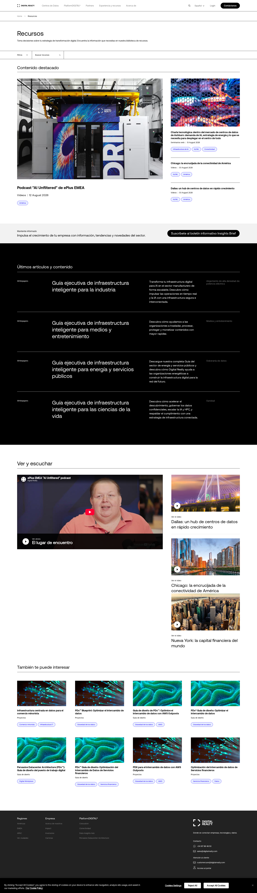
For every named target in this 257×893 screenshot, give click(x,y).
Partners (90, 5)
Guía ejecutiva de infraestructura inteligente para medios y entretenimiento (90, 329)
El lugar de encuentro (52, 542)
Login (212, 5)
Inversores (49, 833)
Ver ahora (36, 539)
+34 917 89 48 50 (204, 846)
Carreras (49, 838)
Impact (48, 828)
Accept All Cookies (216, 885)
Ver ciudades (22, 838)
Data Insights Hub (87, 833)
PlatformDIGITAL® (72, 5)
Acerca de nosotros (53, 824)
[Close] (253, 885)
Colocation (84, 824)
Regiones (22, 818)
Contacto (197, 841)
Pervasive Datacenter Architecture (94, 838)
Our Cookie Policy (34, 888)
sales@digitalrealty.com (207, 851)
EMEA (19, 828)
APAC (19, 833)
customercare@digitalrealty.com (211, 862)
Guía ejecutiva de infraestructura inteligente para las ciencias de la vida (91, 409)
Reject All (192, 885)
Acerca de (131, 5)
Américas (21, 824)
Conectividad (85, 828)
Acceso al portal (204, 868)
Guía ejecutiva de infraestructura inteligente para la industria (90, 286)
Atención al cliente (201, 858)
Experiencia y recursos (110, 5)
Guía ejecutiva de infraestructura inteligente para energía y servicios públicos (93, 369)
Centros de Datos (50, 5)
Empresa (50, 818)
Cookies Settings (173, 885)
